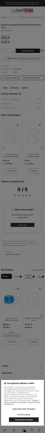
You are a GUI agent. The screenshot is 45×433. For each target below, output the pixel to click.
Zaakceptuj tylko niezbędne (23, 409)
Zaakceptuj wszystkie (24, 420)
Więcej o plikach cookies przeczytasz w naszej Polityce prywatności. (22, 402)
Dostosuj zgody (23, 415)
